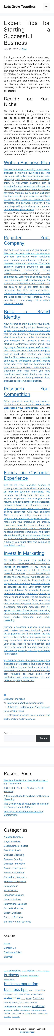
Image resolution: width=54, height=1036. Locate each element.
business (11, 975)
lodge (19, 1007)
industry (26, 1002)
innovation (34, 1002)
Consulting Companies (16, 877)
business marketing (17, 703)
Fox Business (11, 890)
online (16, 1010)
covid (15, 994)
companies (40, 990)
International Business (15, 904)
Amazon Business (13, 837)
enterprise (12, 998)
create (21, 994)
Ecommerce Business (15, 881)
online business (25, 1010)
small (19, 1013)
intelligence (10, 1006)
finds (23, 999)
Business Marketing (14, 872)
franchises (7, 1002)
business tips (36, 703)
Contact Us (10, 948)
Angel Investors (12, 841)
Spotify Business (12, 912)
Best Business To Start (16, 846)
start (28, 1013)
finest (28, 999)
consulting (8, 994)
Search (7, 733)
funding (14, 1002)
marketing (38, 1006)
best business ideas (42, 971)
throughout (7, 1017)
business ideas (9, 979)
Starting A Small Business (17, 921)
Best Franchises (12, 850)
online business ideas (39, 1010)
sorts (23, 1013)
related (7, 1013)
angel (24, 971)
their (46, 1013)
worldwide (16, 1017)
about (6, 971)
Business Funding (13, 859)
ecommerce (36, 994)
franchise (38, 998)
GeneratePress (27, 1032)
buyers (31, 990)
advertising (15, 970)
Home (7, 943)
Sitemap (8, 956)
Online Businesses (13, 908)
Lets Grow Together (20, 7)
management (26, 1007)
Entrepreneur (11, 886)
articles (30, 970)
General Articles (12, 899)
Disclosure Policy (13, 952)
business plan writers (21, 209)
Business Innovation (14, 699)
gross (20, 1002)
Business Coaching (14, 854)
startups (40, 1013)
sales (13, 1013)
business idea (33, 976)
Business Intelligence (15, 868)
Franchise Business (14, 895)
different (27, 994)
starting (33, 1013)
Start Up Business (13, 917)
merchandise (8, 1010)
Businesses (24, 976)
